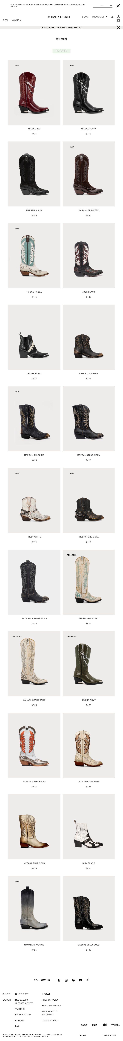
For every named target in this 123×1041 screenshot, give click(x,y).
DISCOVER (98, 16)
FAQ (17, 1026)
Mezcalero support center (24, 1001)
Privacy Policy (50, 1000)
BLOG (85, 16)
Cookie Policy (50, 1020)
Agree (83, 1035)
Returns (19, 1020)
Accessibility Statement (49, 1013)
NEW (5, 20)
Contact (20, 1009)
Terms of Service (51, 1005)
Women (16, 20)
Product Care (23, 1014)
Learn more (109, 1035)
